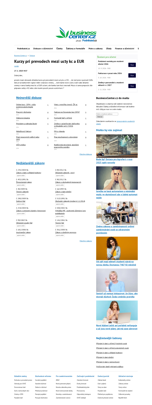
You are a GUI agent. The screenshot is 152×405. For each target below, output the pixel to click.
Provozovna (81, 391)
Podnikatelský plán (83, 387)
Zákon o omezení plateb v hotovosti (31, 210)
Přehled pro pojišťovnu (105, 394)
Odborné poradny (124, 394)
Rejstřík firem (123, 398)
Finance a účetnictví (124, 48)
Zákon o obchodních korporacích (68, 182)
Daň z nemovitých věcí (21, 391)
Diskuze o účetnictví (43, 48)
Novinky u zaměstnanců (64, 394)
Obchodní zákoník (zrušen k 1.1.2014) (70, 201)
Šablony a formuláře (75, 48)
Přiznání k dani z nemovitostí (108, 362)
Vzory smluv (123, 387)
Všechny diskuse (85, 154)
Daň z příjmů (102, 384)
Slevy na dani (102, 387)
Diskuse (32, 55)
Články (59, 48)
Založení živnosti (82, 380)
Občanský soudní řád (24, 223)
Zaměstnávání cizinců (63, 398)
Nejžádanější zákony (30, 163)
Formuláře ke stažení (125, 391)
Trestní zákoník (22, 191)
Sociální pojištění (40, 380)
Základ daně (102, 380)
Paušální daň (18, 398)
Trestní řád (59, 223)
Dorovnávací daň (20, 387)
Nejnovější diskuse (29, 98)
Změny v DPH (18, 394)
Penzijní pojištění (40, 394)
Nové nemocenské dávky (64, 391)
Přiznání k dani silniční (105, 357)
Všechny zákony (86, 241)
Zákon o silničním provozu (65, 232)
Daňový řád (20, 201)
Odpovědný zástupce (84, 394)
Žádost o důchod (40, 387)
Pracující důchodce (41, 398)
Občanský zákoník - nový (64, 172)
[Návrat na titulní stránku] (87, 32)
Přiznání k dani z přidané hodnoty (109, 352)
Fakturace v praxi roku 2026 (110, 73)
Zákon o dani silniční (63, 191)
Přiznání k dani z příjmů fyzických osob (111, 343)
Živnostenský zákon (24, 182)
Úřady (109, 48)
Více (132, 65)
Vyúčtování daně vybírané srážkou (109, 366)
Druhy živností (81, 384)
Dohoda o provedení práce (23, 380)
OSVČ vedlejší (81, 398)
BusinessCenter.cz (20, 55)
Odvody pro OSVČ (20, 384)
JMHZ (57, 380)
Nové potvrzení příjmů (63, 384)
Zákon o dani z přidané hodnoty (28, 172)
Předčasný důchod (41, 391)
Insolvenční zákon (23, 232)
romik (16, 66)
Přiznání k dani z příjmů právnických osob (112, 348)
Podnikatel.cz (23, 48)
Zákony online (123, 384)
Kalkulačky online (124, 380)
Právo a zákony (96, 48)
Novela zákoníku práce (63, 387)
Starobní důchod (40, 384)
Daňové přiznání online (105, 398)
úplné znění (21, 175)
